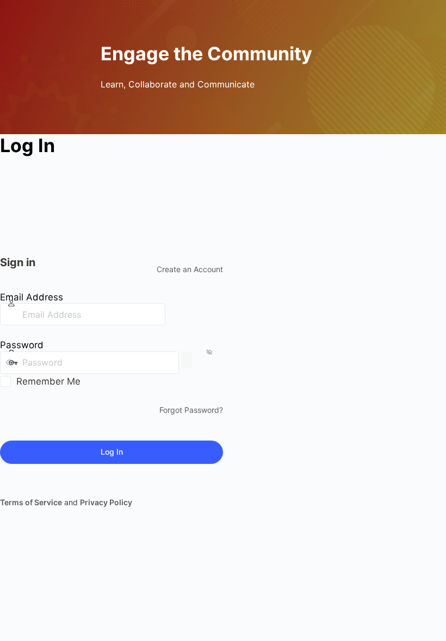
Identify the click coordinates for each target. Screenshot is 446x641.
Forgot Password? (191, 409)
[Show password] (186, 359)
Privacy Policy (106, 502)
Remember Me (48, 381)
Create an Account (190, 269)
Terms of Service (31, 502)
